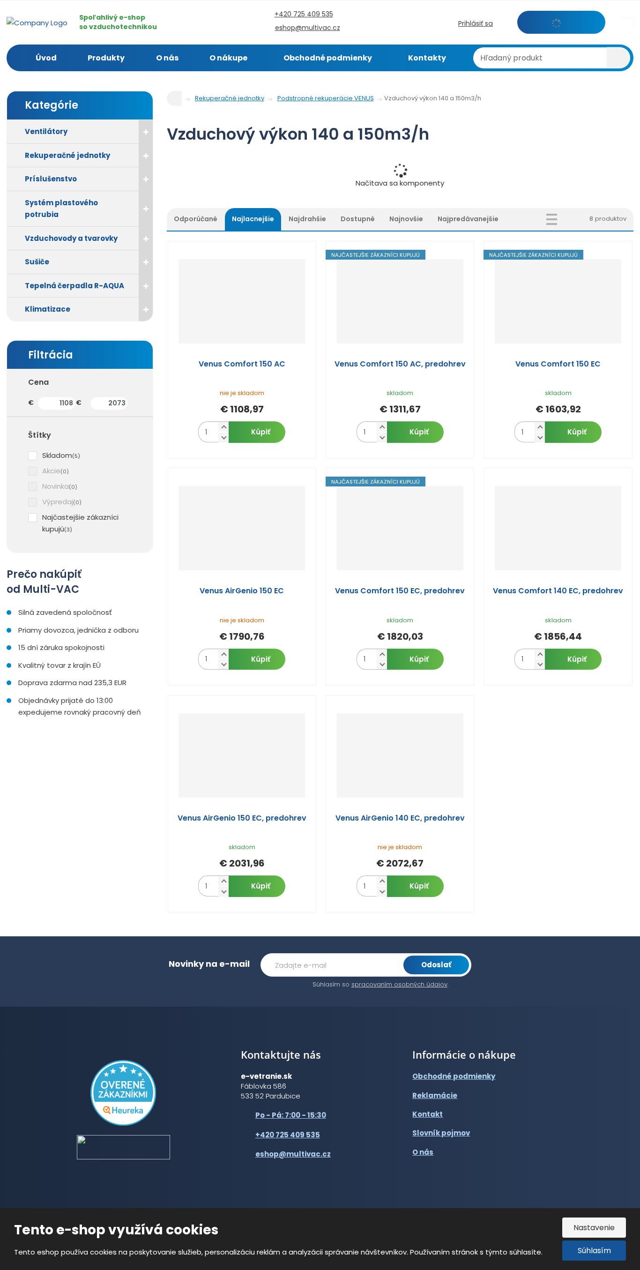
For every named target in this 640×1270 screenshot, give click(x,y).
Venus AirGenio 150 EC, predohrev (242, 818)
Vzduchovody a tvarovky (71, 238)
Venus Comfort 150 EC (558, 364)
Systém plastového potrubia (61, 209)
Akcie (51, 471)
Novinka (55, 486)
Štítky (39, 435)
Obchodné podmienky (327, 57)
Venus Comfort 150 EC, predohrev (400, 591)
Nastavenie (594, 1227)
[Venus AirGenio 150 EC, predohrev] (242, 755)
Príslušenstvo (51, 179)
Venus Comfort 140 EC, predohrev (558, 591)
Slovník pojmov (441, 1133)
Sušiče (37, 262)
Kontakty (427, 57)
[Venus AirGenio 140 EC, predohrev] (400, 755)
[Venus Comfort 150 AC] (242, 301)
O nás (167, 57)
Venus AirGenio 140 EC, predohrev (400, 818)
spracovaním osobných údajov (399, 984)
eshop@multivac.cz (293, 1154)
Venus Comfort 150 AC (242, 364)
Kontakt (427, 1114)
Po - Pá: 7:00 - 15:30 (290, 1115)
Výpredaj (57, 502)
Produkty (106, 57)
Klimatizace (47, 309)
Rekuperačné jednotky (67, 155)
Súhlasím (594, 1250)
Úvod (46, 57)
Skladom (57, 455)
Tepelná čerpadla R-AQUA (74, 286)
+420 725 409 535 (287, 1135)
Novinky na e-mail (209, 964)
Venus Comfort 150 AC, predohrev (400, 364)
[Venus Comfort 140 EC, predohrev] (558, 528)
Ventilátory (46, 131)
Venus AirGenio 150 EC (242, 591)
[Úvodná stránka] (37, 22)
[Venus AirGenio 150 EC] (242, 528)
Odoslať (436, 965)
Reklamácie (434, 1095)
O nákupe (228, 57)
